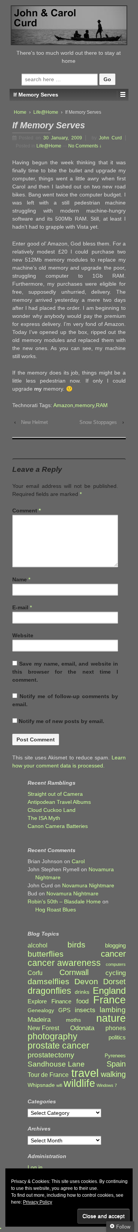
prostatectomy (51, 1055)
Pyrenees (115, 1056)
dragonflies (49, 991)
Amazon (63, 405)
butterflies (46, 954)
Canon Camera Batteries (58, 826)
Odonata (82, 1028)
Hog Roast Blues (55, 909)
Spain (116, 1064)
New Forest (43, 1028)
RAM (102, 405)
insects (85, 1010)
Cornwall (74, 973)
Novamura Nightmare (88, 885)
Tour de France (48, 1074)
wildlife (79, 1083)
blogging (115, 945)
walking (113, 1074)
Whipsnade (41, 1085)
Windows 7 (107, 1085)
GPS (64, 1010)
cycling (115, 973)
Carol (78, 861)
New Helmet (34, 422)
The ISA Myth (44, 818)
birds (76, 945)
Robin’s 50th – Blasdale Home (64, 901)
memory (84, 405)
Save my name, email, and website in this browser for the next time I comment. (65, 672)
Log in (35, 1167)
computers (116, 964)
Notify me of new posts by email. (61, 721)
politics (117, 1037)
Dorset (114, 982)
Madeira (39, 1019)
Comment (26, 510)
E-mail (20, 607)
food (82, 1001)
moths (73, 1020)
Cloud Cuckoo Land (52, 810)
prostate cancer (58, 1046)
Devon (86, 981)
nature (111, 1018)
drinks (82, 992)
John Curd (110, 138)
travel (85, 1073)
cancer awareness (64, 963)
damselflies (48, 982)
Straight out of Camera (55, 794)
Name (19, 579)
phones (115, 1028)
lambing (113, 1010)
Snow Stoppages (98, 422)
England (109, 991)
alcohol (38, 945)
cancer (113, 954)
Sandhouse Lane (56, 1064)
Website (22, 635)
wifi (59, 1085)
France (109, 1000)
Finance (61, 1001)
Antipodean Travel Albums (59, 802)
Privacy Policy (37, 1202)
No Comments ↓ (85, 146)
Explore (37, 1001)
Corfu (35, 972)
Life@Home (45, 112)
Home (20, 112)
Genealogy (41, 1010)
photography (52, 1036)
